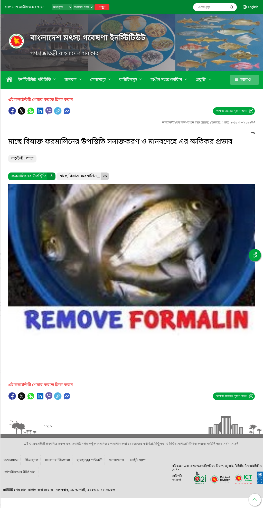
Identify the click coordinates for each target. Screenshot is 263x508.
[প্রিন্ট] (253, 134)
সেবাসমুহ (98, 80)
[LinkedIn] (40, 113)
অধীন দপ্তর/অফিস (167, 80)
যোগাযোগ (116, 460)
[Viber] (49, 110)
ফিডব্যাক (31, 460)
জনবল (71, 80)
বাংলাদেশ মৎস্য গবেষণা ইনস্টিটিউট (88, 38)
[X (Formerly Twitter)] (22, 113)
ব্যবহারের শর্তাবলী (89, 460)
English (253, 7)
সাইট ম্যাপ (138, 460)
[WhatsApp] (31, 113)
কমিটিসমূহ (128, 80)
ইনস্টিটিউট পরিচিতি (35, 80)
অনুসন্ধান (232, 7)
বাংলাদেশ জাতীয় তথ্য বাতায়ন (24, 7)
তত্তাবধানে (11, 460)
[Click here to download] (51, 176)
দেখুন (102, 7)
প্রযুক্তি (201, 80)
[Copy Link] (58, 113)
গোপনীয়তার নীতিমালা (20, 472)
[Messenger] (67, 113)
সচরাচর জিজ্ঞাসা (57, 460)
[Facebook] (12, 113)
